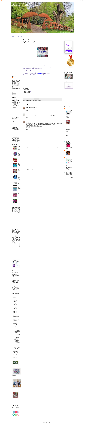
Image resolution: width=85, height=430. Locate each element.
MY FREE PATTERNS (26, 34)
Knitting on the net (16, 275)
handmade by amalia (69, 119)
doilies (13, 250)
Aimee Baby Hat (15, 99)
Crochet (14, 212)
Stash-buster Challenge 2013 (19, 148)
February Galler (26, 91)
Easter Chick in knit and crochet (16, 111)
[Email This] (34, 99)
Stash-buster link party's (37, 100)
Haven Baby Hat (15, 117)
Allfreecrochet (15, 281)
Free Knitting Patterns (16, 287)
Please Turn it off (19, 183)
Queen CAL (17, 230)
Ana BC (27, 113)
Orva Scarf (15, 127)
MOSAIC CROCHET (60, 34)
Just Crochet (15, 274)
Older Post (60, 168)
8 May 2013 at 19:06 (32, 113)
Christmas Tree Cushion (15, 104)
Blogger (47, 427)
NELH (18, 34)
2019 (14, 305)
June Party (25, 86)
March (15, 351)
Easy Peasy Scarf (16, 112)
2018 (14, 307)
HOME (13, 34)
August (15, 320)
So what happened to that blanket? (17, 334)
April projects (34, 67)
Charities (16, 211)
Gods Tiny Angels (16, 288)
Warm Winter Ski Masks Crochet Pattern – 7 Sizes (69, 129)
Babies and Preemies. (16, 207)
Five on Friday (19, 170)
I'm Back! (15, 346)
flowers (17, 250)
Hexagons (15, 118)
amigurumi (19, 241)
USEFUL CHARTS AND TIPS (39, 34)
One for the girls (19, 188)
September (16, 319)
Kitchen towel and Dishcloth (16, 121)
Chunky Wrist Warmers (16, 105)
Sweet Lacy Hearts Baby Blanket (16, 139)
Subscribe (68, 51)
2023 (14, 300)
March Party (26, 89)
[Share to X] (36, 99)
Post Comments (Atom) (30, 169)
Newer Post (25, 168)
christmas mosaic (15, 245)
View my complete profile (16, 88)
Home (43, 168)
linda (14, 77)
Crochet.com (15, 276)
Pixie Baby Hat (15, 128)
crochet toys (14, 248)
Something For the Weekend (17, 344)
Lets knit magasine (16, 280)
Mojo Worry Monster (16, 126)
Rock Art (13, 231)
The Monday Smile (19, 164)
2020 (14, 304)
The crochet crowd (16, 293)
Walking (19, 240)
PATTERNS (15, 229)
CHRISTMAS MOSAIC (17, 36)
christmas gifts (15, 244)
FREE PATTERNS (16, 220)
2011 (14, 357)
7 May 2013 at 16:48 (34, 107)
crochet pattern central (16, 279)
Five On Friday (19, 199)
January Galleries (27, 92)
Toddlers (13, 239)
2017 (14, 308)
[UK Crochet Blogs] (70, 67)
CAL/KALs (19, 210)
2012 (14, 355)
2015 (14, 311)
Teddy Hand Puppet (16, 140)
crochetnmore (15, 283)
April (15, 350)
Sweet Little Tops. (19, 159)
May (15, 324)
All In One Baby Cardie (16, 102)
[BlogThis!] (35, 99)
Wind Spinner (15, 141)
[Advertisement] (42, 158)
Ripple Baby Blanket (16, 130)
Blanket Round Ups (17, 208)
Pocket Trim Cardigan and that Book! (16, 340)
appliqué (15, 242)
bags (18, 242)
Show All (71, 177)
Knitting (14, 225)
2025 (14, 297)
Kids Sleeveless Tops (16, 119)
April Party (25, 88)
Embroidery (14, 219)
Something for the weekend (17, 332)
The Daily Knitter (16, 292)
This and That (15, 238)
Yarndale (15, 241)
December (16, 315)
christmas (14, 243)
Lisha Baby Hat (15, 122)
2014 (14, 312)
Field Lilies (67, 150)
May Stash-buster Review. (17, 326)
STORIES (19, 231)
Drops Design (15, 286)
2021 (14, 303)
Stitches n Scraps (69, 137)
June (15, 323)
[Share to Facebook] (37, 99)
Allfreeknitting (15, 282)
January (15, 354)
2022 (14, 301)
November (16, 316)
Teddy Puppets (14, 236)
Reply (27, 110)
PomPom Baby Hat (16, 129)
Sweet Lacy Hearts (16, 137)
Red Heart (15, 289)
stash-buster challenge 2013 (30, 100)
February (15, 352)
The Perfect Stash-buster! (17, 338)
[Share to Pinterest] (38, 99)
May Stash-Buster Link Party (17, 348)
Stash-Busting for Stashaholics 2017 (19, 154)
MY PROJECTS (51, 34)
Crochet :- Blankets (16, 213)
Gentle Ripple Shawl (16, 116)
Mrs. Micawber (28, 107)
